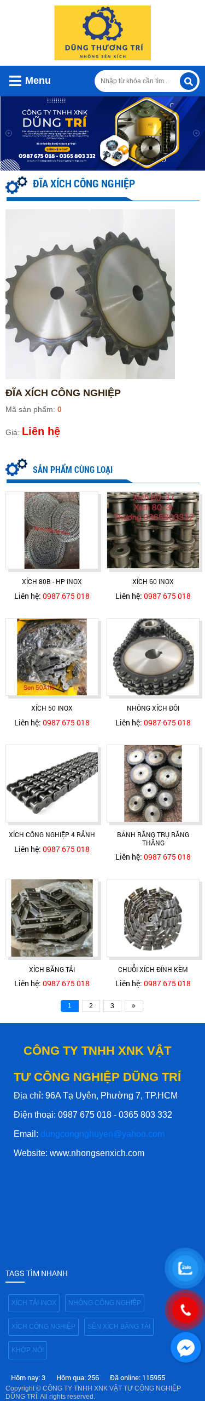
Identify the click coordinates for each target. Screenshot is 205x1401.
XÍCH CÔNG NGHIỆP (43, 1326)
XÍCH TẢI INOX (33, 1303)
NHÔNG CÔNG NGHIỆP (104, 1303)
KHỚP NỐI (27, 1350)
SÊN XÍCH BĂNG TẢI (118, 1326)
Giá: (12, 432)
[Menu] (15, 80)
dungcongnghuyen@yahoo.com (102, 1134)
